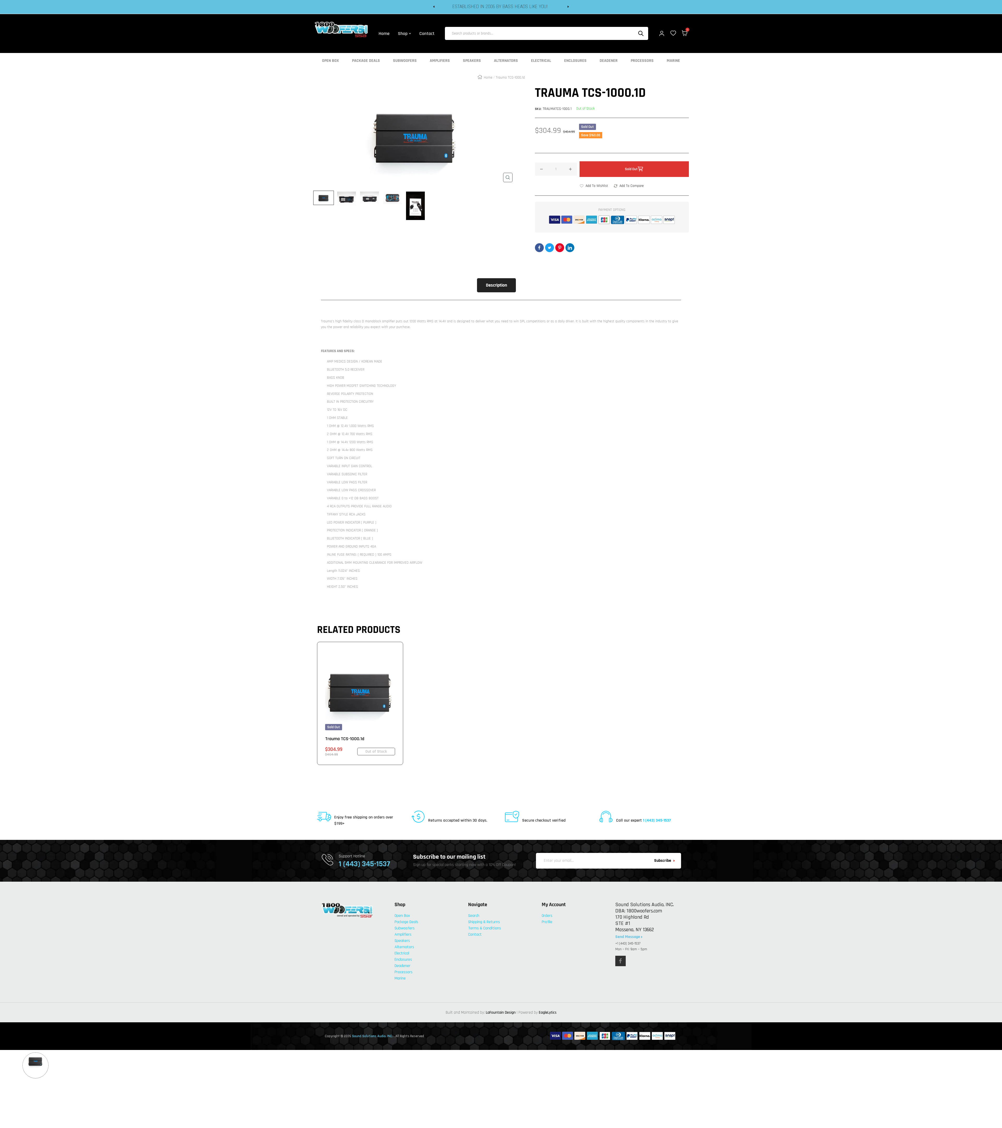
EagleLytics (548, 1012)
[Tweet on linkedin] (569, 247)
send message (628, 937)
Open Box (330, 61)
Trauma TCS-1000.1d (344, 739)
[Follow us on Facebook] (620, 961)
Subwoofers (405, 61)
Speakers (472, 61)
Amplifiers (440, 61)
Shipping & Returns (484, 922)
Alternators (506, 61)
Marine (673, 61)
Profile (547, 922)
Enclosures (575, 61)
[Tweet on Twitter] (549, 247)
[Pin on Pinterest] (559, 247)
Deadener (609, 61)
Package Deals (366, 61)
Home (488, 77)
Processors (642, 61)
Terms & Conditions (484, 928)
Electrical (541, 61)
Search (473, 915)
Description (496, 285)
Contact (475, 934)
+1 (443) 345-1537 (627, 943)
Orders (547, 915)
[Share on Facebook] (539, 247)
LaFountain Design (501, 1012)
